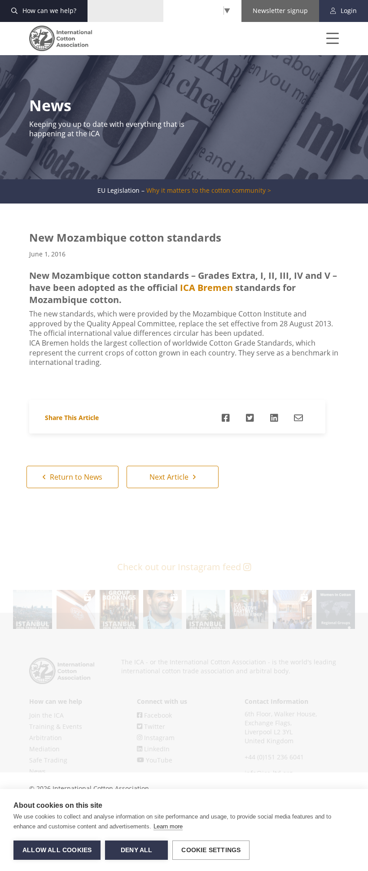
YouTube (158, 760)
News (37, 771)
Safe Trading (48, 760)
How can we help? (48, 10)
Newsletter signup (280, 10)
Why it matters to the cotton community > (208, 190)
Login (348, 10)
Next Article (169, 477)
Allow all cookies (57, 850)
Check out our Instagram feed (180, 567)
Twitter (153, 726)
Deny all (137, 850)
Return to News (75, 477)
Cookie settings (211, 850)
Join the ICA (46, 715)
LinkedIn (156, 749)
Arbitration (45, 737)
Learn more (168, 826)
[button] (32, 609)
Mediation (44, 749)
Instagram (158, 737)
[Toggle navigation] (326, 38)
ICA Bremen (207, 288)
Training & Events (55, 726)
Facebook (157, 715)
